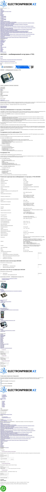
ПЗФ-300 (1, 334)
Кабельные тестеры (12, 34)
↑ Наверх (1, 485)
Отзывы (10, 11)
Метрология (2, 429)
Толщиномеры (25, 24)
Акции (1, 9)
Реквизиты (3, 397)
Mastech (1, 51)
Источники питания (22, 32)
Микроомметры (2, 22)
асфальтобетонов (17, 433)
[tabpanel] (23, 142)
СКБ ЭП (1, 48)
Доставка (1, 12)
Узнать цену (4, 349)
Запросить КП (2, 99)
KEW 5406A (2, 344)
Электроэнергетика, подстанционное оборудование (8, 424)
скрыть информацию (3, 106)
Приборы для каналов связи (4, 33)
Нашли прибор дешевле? (6, 360)
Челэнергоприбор (3, 40)
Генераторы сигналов (8, 32)
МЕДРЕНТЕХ (2, 41)
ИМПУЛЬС (2, 336)
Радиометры (12, 29)
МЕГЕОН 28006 (2, 335)
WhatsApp (1, 414)
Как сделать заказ (5, 416)
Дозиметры (8, 29)
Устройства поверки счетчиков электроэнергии (28, 27)
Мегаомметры (17, 24)
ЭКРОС (1, 50)
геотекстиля (27, 433)
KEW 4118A (2, 346)
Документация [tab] (16, 85)
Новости (1, 445)
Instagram (7, 414)
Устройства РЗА (15, 35)
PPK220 (1, 339)
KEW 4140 (2, 342)
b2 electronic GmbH (3, 47)
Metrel (1, 45)
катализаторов (22, 433)
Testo (1, 46)
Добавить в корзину (3, 107)
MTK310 (1, 341)
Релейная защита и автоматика (5, 437)
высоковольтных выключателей (22, 22)
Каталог (3, 401)
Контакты (1, 15)
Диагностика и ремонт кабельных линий (6, 25)
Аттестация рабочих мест (18, 29)
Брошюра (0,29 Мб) (5, 279)
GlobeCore (2, 44)
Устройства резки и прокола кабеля (5, 37)
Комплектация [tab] (11, 85)
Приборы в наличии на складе (5, 21)
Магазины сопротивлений (9, 27)
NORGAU (2, 49)
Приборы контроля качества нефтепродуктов (7, 433)
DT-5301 (1, 337)
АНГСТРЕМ (2, 42)
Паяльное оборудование (15, 37)
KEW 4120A (2, 345)
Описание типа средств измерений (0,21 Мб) (9, 278)
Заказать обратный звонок (6, 463)
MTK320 (1, 340)
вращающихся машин (30, 22)
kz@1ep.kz (2, 20)
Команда (3, 403)
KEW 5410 (2, 338)
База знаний (2, 14)
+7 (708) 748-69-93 (3, 16)
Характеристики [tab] (6, 85)
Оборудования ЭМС (29, 32)
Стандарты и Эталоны (16, 27)
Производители (4, 396)
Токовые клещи (7, 24)
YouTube (10, 414)
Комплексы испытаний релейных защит (24, 35)
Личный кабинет (3, 398)
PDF (1, 63)
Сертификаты (2, 11)
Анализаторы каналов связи (30, 34)
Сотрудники (7, 11)
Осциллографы (2, 32)
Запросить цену (2, 291)
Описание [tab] (2, 85)
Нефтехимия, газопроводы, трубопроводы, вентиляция (8, 30)
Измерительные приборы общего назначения (7, 23)
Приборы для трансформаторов (12, 22)
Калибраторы (2, 27)
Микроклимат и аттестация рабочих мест (6, 28)
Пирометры (21, 24)
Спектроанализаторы (15, 32)
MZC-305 (1, 343)
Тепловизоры (12, 24)
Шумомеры (24, 29)
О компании (2, 10)
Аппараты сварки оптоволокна (20, 34)
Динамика (2, 39)
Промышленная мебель (4, 38)
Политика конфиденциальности (5, 422)
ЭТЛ (6, 22)
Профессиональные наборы (23, 37)
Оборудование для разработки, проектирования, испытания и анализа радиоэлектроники (14, 31)
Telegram (5, 414)
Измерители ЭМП (29, 29)
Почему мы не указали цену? (4, 100)
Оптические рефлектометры (4, 34)
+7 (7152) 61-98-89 (3, 17)
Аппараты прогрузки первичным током (6, 35)
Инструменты (2, 36)
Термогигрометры (3, 29)
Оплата (1, 13)
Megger (1, 89)
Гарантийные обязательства (6, 417)
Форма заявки (4, 355)
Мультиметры (2, 24)
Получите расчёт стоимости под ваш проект (9, 451)
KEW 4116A (2, 347)
